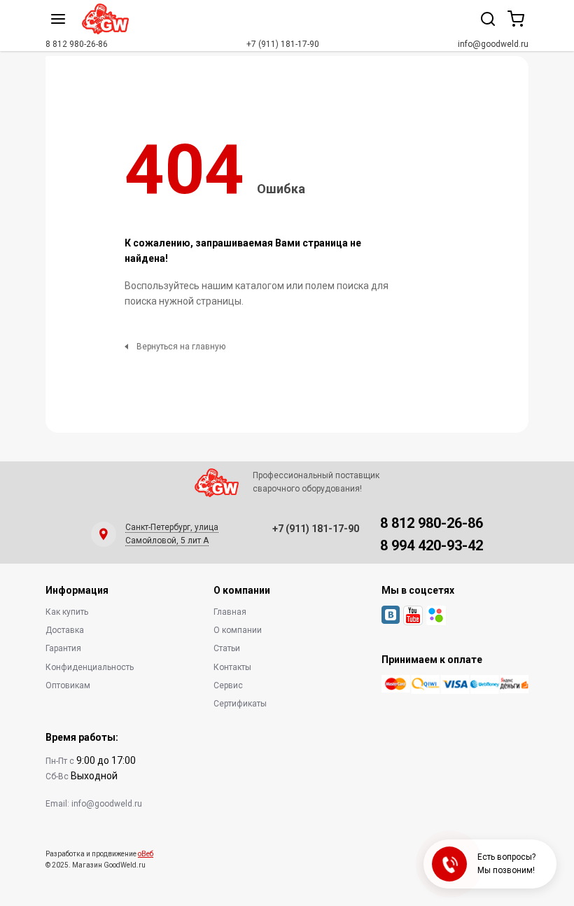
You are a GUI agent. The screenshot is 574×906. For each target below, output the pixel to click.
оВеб (145, 854)
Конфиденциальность (90, 667)
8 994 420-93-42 (431, 545)
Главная (230, 612)
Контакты (232, 667)
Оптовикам (68, 685)
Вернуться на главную (180, 346)
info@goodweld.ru (493, 44)
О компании (238, 630)
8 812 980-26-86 (77, 44)
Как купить (67, 612)
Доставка (65, 630)
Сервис (228, 685)
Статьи (227, 648)
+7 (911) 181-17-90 (282, 44)
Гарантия (63, 648)
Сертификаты (240, 704)
